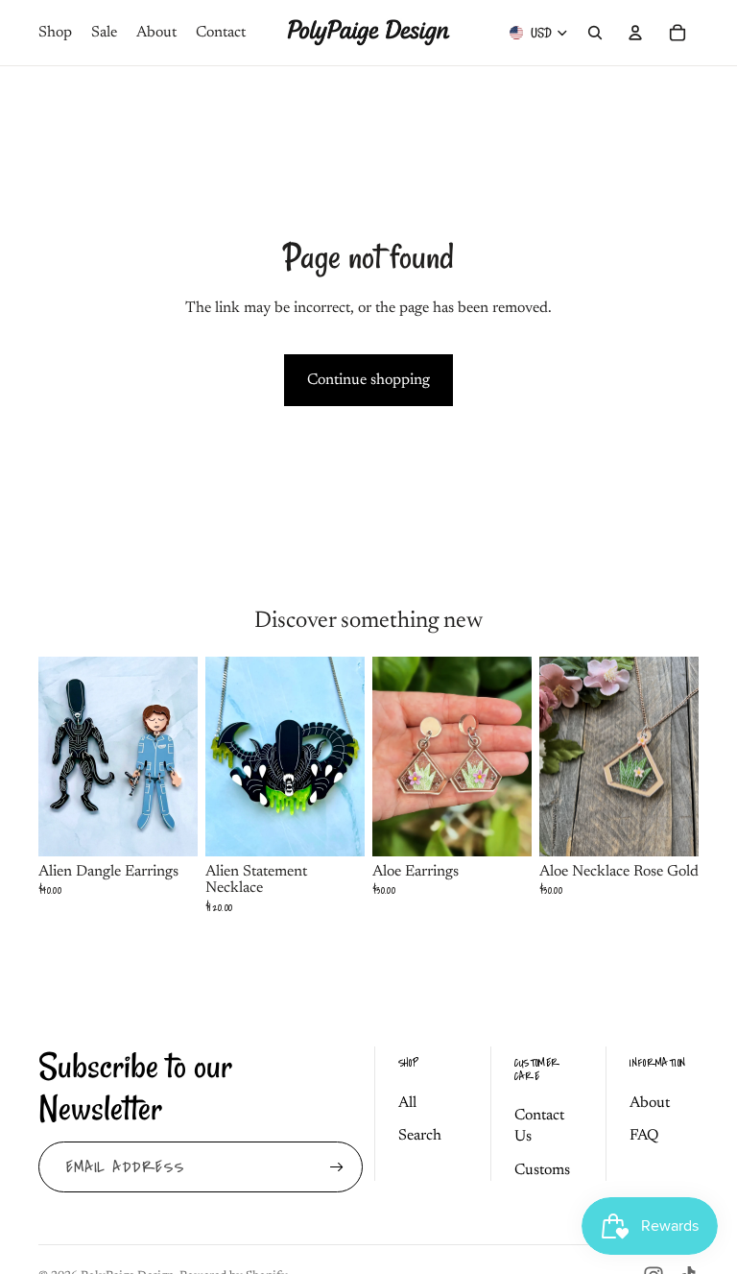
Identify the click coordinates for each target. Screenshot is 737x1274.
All (407, 1103)
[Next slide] (350, 756)
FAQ (644, 1135)
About (650, 1103)
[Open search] (595, 33)
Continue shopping (368, 380)
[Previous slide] (220, 756)
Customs (542, 1170)
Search (419, 1135)
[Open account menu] (635, 33)
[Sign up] (337, 1167)
